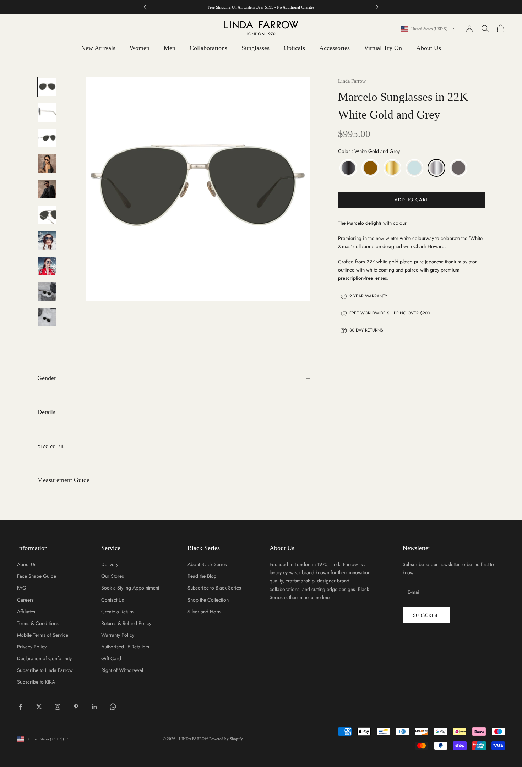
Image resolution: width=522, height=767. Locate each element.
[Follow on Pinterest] (76, 706)
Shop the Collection (208, 599)
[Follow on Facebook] (20, 706)
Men (169, 47)
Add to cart (411, 199)
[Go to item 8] (47, 266)
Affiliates (26, 611)
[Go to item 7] (47, 240)
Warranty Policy (117, 635)
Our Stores (112, 576)
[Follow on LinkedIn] (94, 706)
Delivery (109, 564)
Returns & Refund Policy (126, 623)
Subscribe (426, 615)
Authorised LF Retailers (125, 646)
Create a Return (117, 611)
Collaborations (208, 47)
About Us (428, 47)
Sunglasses (255, 47)
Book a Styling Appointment (130, 587)
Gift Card (111, 658)
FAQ (21, 587)
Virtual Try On (383, 47)
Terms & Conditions (38, 623)
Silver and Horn (204, 611)
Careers (25, 599)
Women (139, 47)
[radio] (347, 168)
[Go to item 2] (47, 112)
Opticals (294, 47)
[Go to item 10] (47, 317)
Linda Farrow (352, 81)
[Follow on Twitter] (39, 706)
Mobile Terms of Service (42, 635)
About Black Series (207, 564)
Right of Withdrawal (122, 670)
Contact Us (112, 599)
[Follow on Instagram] (57, 706)
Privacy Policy (32, 646)
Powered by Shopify (226, 738)
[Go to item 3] (47, 138)
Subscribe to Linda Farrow (45, 670)
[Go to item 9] (47, 291)
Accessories (334, 47)
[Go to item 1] (47, 87)
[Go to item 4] (47, 164)
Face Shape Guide (36, 576)
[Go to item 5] (47, 189)
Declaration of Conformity (44, 658)
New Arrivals (98, 47)
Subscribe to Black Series (214, 587)
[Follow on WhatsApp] (112, 706)
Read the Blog (202, 576)
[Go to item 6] (47, 215)
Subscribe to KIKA (36, 681)
